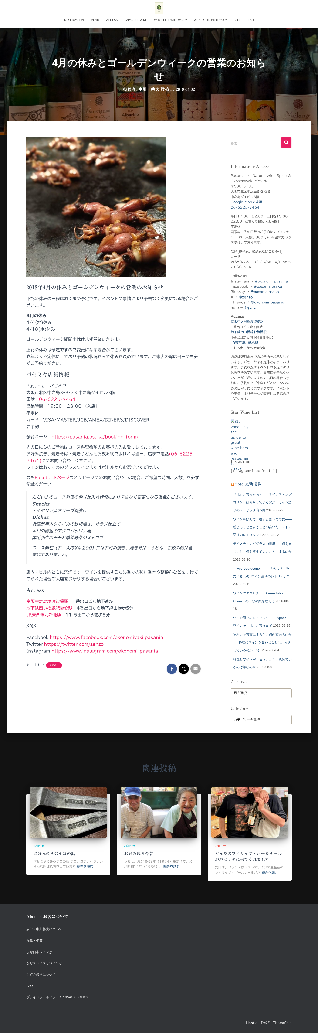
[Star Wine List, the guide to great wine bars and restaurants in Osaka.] (239, 435)
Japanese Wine (136, 20)
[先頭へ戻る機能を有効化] (309, 1024)
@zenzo (246, 297)
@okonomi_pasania (271, 281)
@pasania (253, 307)
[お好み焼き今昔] (159, 812)
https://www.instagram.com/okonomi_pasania (104, 651)
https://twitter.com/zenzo (74, 644)
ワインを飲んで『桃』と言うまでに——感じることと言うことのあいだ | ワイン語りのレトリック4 (262, 527)
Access (112, 20)
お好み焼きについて (41, 974)
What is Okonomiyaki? (210, 20)
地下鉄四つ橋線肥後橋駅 (49, 608)
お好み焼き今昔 (138, 853)
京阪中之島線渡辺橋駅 (47, 601)
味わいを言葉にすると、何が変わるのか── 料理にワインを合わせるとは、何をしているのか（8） (262, 642)
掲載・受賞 (34, 940)
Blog (237, 20)
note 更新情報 (248, 484)
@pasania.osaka (268, 286)
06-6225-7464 (57, 399)
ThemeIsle (282, 1022)
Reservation (74, 20)
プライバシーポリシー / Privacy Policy (57, 997)
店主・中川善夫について (44, 929)
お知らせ (54, 665)
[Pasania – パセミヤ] (158, 8)
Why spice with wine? (170, 20)
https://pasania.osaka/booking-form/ (95, 437)
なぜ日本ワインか (39, 952)
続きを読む (85, 866)
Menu (95, 20)
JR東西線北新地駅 (43, 615)
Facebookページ (52, 477)
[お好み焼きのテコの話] (68, 812)
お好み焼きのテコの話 (54, 853)
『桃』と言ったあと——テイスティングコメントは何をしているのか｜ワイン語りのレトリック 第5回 (262, 502)
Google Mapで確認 (246, 202)
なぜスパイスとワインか (44, 963)
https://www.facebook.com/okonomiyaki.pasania (106, 637)
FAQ (251, 20)
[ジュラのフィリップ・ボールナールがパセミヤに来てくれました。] (249, 812)
